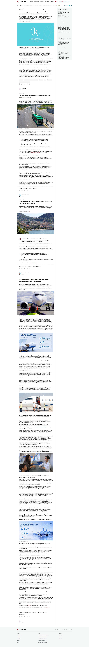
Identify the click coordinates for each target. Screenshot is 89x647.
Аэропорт (44, 612)
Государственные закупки (42, 642)
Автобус (30, 188)
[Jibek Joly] (66, 5)
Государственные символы (42, 638)
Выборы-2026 (55, 5)
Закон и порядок (31, 5)
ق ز (67, 1)
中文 (65, 1)
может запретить (33, 262)
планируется (48, 607)
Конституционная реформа (47, 5)
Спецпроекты (40, 5)
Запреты (20, 266)
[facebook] (62, 629)
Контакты (60, 636)
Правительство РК (27, 612)
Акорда (21, 5)
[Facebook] (27, 84)
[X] (30, 84)
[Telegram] (24, 84)
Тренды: (18, 5)
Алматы (34, 188)
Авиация (34, 612)
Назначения (26, 5)
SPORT (52, 1)
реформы (29, 605)
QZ (61, 1)
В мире (18, 642)
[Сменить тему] (56, 1)
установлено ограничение (35, 152)
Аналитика (47, 1)
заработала (42, 181)
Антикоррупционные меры (42, 640)
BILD (29, 211)
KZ (59, 1)
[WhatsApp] (22, 84)
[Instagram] (19, 84)
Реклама (60, 638)
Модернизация (22, 614)
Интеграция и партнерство (24, 81)
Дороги (20, 188)
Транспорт (25, 188)
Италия (25, 266)
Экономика (19, 640)
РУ (62, 1)
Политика (18, 636)
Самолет (20, 612)
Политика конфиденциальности (43, 636)
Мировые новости (37, 266)
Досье (36, 5)
